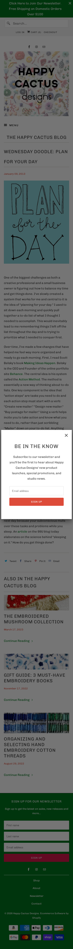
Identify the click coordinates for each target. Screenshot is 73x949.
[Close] (66, 435)
